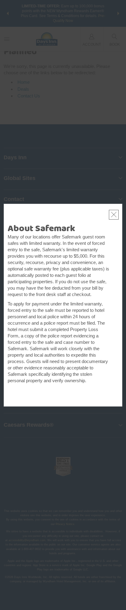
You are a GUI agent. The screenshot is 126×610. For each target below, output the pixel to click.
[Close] (114, 215)
